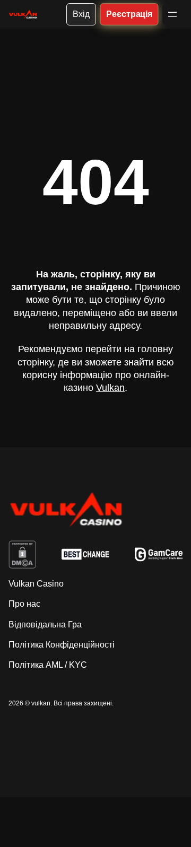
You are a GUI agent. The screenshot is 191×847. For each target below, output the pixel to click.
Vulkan (110, 387)
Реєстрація (129, 14)
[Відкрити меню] (172, 14)
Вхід (81, 14)
